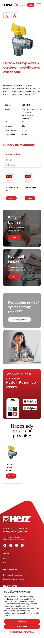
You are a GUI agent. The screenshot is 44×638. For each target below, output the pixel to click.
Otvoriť (11, 198)
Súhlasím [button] (22, 621)
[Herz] (7, 5)
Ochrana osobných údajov (13, 537)
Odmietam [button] (22, 627)
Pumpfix (6, 559)
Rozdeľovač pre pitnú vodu (13, 579)
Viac (14, 237)
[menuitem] (39, 5)
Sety (5, 563)
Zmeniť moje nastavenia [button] (22, 632)
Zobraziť (11, 476)
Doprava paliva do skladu (12, 575)
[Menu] (39, 5)
